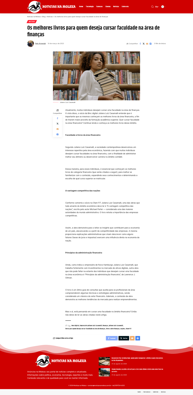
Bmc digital (75, 325)
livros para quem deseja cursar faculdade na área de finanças (85, 329)
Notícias (32, 21)
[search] (152, 7)
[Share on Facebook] (140, 43)
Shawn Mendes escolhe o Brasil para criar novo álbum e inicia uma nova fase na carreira (137, 370)
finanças (105, 325)
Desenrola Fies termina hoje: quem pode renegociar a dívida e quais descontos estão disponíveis (137, 359)
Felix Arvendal (40, 44)
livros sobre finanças (113, 329)
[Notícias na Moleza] (51, 6)
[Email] (147, 43)
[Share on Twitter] (143, 43)
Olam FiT (128, 329)
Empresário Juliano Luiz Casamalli (91, 325)
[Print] (150, 43)
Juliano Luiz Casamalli (116, 325)
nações (122, 329)
